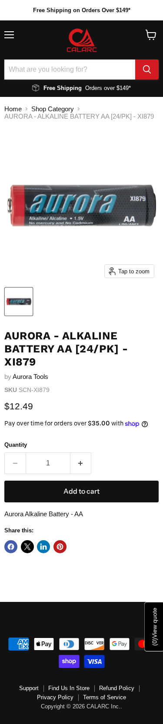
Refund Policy (116, 688)
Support (29, 688)
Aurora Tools (30, 376)
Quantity (15, 445)
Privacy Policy (55, 697)
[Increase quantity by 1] (81, 463)
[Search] (147, 70)
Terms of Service (104, 697)
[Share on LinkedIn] (43, 546)
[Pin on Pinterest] (60, 546)
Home (13, 109)
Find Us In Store (69, 688)
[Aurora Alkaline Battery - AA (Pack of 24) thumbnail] (19, 302)
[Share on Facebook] (10, 546)
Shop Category (52, 109)
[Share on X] (27, 546)
